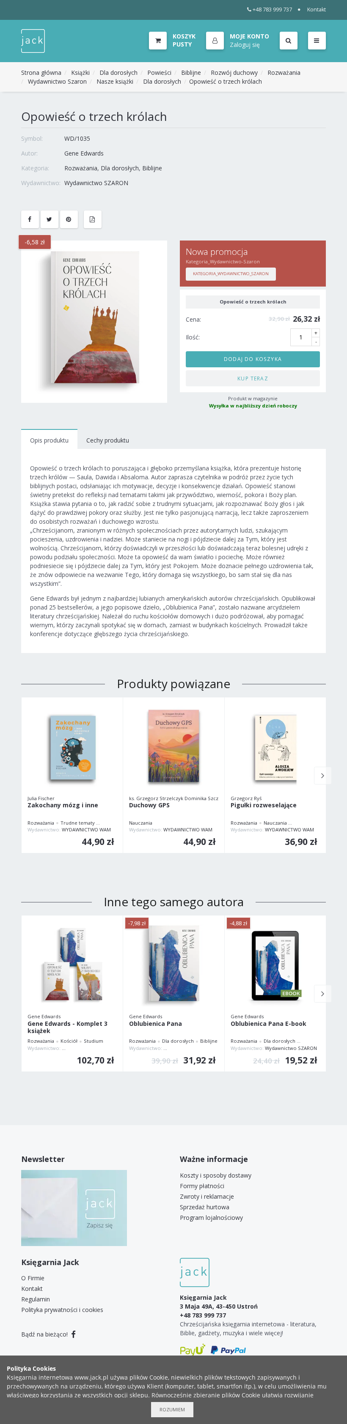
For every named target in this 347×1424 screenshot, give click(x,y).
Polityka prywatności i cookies (62, 1310)
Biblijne (191, 72)
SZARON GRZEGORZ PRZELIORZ (98, 1048)
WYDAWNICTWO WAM (86, 829)
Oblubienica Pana (155, 1024)
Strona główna (41, 72)
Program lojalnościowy (211, 1218)
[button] (237, 41)
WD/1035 (77, 138)
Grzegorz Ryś (246, 798)
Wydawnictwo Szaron (57, 81)
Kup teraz (252, 378)
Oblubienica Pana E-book (268, 1024)
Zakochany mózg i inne (63, 805)
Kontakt (316, 9)
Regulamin (35, 1299)
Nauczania (140, 823)
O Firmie (32, 1278)
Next (323, 775)
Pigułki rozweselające (264, 805)
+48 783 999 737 (272, 9)
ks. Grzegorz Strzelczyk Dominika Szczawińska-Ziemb (191, 798)
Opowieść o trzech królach (225, 81)
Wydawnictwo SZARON (96, 183)
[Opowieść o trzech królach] (94, 321)
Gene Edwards (84, 153)
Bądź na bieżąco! (45, 1334)
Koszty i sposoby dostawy (215, 1175)
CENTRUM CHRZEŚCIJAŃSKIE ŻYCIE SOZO (208, 1048)
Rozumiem (172, 1409)
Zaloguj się (245, 45)
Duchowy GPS (149, 805)
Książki (80, 72)
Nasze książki (114, 81)
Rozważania (283, 72)
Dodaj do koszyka (253, 358)
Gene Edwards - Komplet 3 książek (67, 1027)
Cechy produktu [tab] (107, 440)
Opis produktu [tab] (49, 440)
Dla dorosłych (118, 72)
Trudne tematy (78, 823)
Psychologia (115, 823)
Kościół (69, 1041)
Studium (93, 1041)
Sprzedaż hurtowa (204, 1207)
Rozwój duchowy (234, 72)
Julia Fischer (41, 798)
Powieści (159, 72)
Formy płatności (202, 1186)
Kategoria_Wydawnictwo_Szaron (231, 273)
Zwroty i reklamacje (207, 1196)
